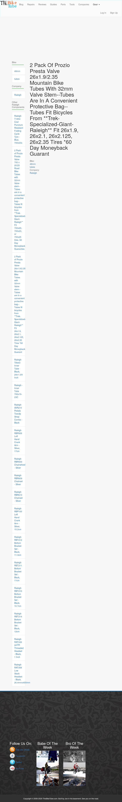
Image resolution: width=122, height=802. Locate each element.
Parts (63, 4)
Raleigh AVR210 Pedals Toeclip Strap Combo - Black (18, 413)
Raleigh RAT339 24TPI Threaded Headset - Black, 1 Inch (18, 648)
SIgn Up (114, 12)
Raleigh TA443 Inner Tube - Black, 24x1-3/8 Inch (18, 368)
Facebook (20, 755)
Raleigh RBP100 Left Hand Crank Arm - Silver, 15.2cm (18, 519)
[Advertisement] (61, 38)
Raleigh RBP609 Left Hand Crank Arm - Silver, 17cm (18, 441)
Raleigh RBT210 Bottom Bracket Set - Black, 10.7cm (18, 596)
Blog (21, 4)
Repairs (31, 4)
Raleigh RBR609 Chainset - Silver (18, 480)
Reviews (42, 4)
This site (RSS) (22, 749)
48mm (33, 163)
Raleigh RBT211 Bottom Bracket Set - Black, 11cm (18, 571)
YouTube (19, 768)
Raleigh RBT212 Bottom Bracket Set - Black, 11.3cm (18, 545)
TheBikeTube (8, 7)
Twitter (18, 762)
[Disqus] (54, 263)
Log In (103, 12)
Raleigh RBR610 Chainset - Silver (18, 496)
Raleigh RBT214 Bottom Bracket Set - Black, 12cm (18, 622)
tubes (32, 166)
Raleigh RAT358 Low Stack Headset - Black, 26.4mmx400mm (18, 673)
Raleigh (33, 172)
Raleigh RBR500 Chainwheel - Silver (18, 463)
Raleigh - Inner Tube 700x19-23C (18, 391)
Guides (53, 4)
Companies (83, 4)
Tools (72, 4)
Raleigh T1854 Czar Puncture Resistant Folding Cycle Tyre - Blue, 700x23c (18, 129)
